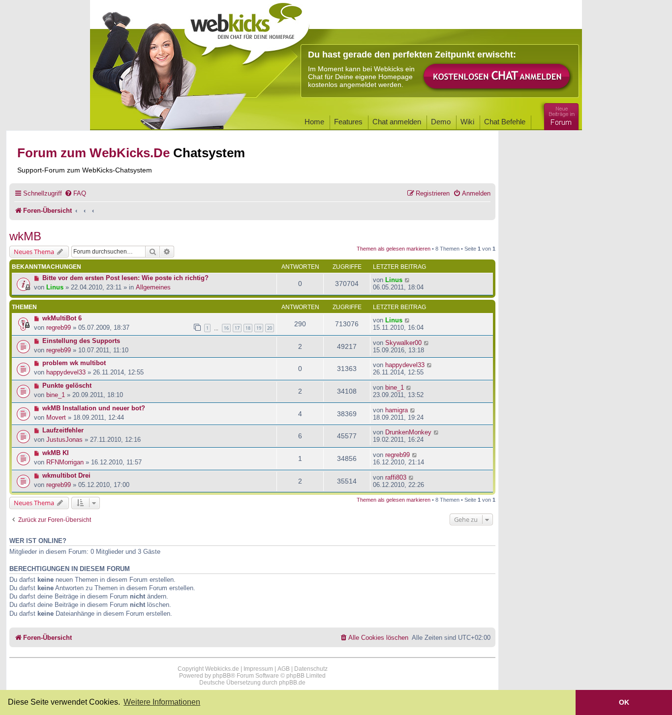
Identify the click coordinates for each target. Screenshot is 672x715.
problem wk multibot (74, 363)
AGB (283, 668)
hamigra (396, 410)
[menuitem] (75, 193)
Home (314, 121)
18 (247, 328)
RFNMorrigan (65, 462)
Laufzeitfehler (63, 430)
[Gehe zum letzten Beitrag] (407, 280)
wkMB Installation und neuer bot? (93, 408)
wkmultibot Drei (66, 475)
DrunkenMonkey (408, 432)
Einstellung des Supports (81, 340)
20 (269, 328)
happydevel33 (66, 372)
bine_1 (55, 395)
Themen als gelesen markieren (393, 249)
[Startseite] (246, 30)
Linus (54, 287)
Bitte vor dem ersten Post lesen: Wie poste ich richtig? (125, 278)
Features (348, 121)
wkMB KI (55, 453)
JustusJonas (64, 439)
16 (226, 328)
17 (237, 328)
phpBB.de (292, 682)
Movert (56, 417)
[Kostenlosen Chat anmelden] (497, 76)
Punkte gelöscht (67, 385)
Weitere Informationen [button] (161, 702)
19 (258, 328)
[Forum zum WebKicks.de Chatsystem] (560, 114)
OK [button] (624, 702)
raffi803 (395, 477)
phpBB (222, 675)
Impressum (258, 668)
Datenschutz (311, 668)
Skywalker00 (403, 342)
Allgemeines (153, 287)
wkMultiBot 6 (62, 318)
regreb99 (58, 327)
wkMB (25, 236)
